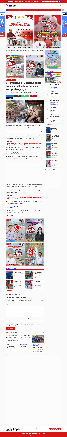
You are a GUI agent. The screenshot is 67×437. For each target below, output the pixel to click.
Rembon (38, 210)
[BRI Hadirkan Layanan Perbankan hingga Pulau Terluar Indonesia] (48, 146)
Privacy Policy (32, 428)
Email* (27, 318)
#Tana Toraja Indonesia (51, 13)
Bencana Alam (36, 10)
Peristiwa (13, 79)
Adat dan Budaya (13, 10)
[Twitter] (58, 429)
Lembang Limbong (20, 210)
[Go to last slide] (42, 332)
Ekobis (51, 87)
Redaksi (38, 428)
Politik (8, 344)
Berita (42, 10)
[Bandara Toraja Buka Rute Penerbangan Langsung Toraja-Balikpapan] (53, 78)
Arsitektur (20, 10)
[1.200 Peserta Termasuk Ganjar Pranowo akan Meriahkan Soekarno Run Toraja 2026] (29, 284)
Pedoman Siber (25, 428)
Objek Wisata (53, 120)
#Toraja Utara (23, 13)
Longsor (27, 210)
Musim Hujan (33, 210)
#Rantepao (37, 13)
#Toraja (17, 13)
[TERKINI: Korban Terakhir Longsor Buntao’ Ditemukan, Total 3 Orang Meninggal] (38, 339)
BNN (51, 10)
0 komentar (32, 92)
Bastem (25, 10)
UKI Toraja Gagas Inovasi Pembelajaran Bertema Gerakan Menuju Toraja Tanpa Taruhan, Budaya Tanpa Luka (25, 144)
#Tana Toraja (31, 13)
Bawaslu (30, 10)
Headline (8, 79)
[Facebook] (50, 429)
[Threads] (54, 429)
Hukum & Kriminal (54, 104)
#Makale (43, 13)
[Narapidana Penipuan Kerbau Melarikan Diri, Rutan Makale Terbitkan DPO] (9, 275)
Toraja (21, 212)
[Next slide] (43, 332)
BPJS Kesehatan (57, 10)
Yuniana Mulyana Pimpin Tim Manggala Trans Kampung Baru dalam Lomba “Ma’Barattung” (24, 197)
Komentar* (8, 304)
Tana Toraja (9, 212)
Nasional (52, 88)
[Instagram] (52, 429)
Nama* (7, 318)
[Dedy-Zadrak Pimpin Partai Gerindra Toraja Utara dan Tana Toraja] (25, 339)
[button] (59, 1)
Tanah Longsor (15, 212)
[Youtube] (56, 429)
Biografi (47, 10)
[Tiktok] (60, 429)
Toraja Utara (35, 345)
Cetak (39, 92)
